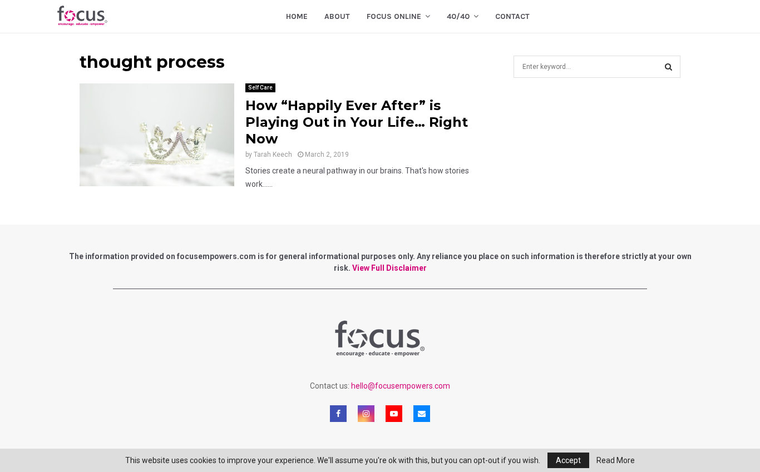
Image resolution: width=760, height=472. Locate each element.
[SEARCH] (668, 67)
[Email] (421, 413)
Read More (615, 460)
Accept (568, 460)
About (337, 16)
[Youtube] (394, 413)
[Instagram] (366, 413)
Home (297, 16)
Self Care (260, 88)
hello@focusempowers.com (400, 385)
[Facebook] (338, 413)
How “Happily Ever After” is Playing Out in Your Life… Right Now (356, 122)
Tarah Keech (273, 154)
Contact (512, 16)
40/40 (458, 16)
